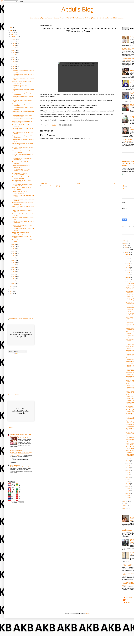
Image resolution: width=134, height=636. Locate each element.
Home (78, 183)
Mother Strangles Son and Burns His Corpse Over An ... (22, 185)
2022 (11, 28)
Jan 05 (14, 274)
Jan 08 (14, 267)
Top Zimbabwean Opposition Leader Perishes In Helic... (22, 181)
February (13, 36)
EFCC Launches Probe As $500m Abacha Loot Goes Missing (21, 170)
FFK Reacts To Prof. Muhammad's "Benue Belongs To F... (21, 151)
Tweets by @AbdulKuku (14, 395)
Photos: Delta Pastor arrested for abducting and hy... (20, 233)
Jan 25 (14, 55)
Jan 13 (14, 255)
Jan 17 (14, 246)
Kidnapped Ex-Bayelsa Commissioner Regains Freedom (22, 116)
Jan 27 (14, 50)
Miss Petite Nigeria (15, 465)
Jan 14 (14, 253)
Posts (125, 186)
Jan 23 (14, 59)
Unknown (127, 602)
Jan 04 (14, 276)
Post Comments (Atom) (53, 186)
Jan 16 (14, 248)
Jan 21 (14, 64)
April (12, 32)
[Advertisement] (78, 48)
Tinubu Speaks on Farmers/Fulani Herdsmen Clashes (21, 173)
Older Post (112, 183)
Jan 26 (14, 52)
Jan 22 (14, 61)
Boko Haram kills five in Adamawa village (23, 119)
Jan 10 (14, 262)
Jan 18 (14, 244)
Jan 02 (14, 281)
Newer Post (44, 183)
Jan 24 (14, 57)
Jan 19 (14, 68)
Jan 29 (14, 45)
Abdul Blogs (128, 597)
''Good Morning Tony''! (23, 437)
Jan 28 (14, 48)
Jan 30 (14, 43)
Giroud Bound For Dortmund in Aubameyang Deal (20, 192)
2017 (11, 286)
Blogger (88, 613)
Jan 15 (14, 251)
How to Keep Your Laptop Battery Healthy (20, 466)
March (13, 34)
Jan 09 (14, 265)
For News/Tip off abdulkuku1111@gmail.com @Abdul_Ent (21, 411)
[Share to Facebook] (69, 125)
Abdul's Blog (77, 9)
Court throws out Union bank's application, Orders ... (20, 86)
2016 (11, 289)
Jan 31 (14, 41)
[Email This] (63, 125)
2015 (11, 291)
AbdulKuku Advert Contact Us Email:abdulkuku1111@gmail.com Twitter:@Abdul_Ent (21, 335)
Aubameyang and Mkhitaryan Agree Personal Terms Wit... (21, 177)
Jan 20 (14, 66)
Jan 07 (14, 269)
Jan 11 (14, 260)
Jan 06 (14, 271)
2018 (11, 30)
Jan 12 (14, 258)
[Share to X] (67, 125)
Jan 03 (14, 278)
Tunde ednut (128, 600)
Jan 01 (14, 283)
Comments (127, 189)
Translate (20, 354)
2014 (11, 293)
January (13, 39)
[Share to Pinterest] (71, 125)
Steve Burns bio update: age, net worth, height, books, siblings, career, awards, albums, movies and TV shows (21, 454)
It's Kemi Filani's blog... (16, 450)
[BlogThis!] (65, 125)
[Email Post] (60, 125)
